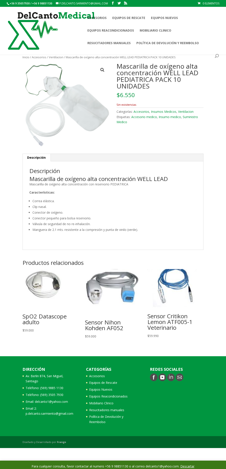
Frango (61, 442)
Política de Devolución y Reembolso (167, 43)
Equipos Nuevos (164, 18)
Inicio (26, 57)
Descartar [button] (187, 466)
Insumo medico (170, 117)
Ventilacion (56, 57)
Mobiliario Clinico (155, 30)
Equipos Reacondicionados (110, 30)
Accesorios (97, 18)
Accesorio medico (144, 117)
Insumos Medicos (163, 111)
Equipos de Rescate (128, 18)
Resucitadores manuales (109, 43)
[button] (102, 70)
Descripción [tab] (36, 157)
